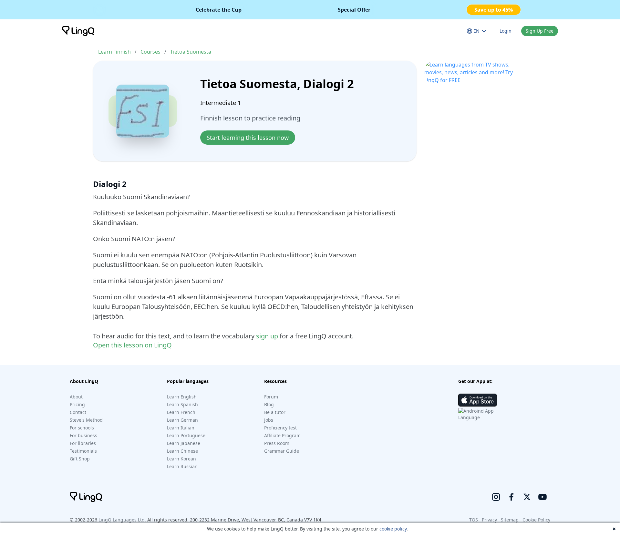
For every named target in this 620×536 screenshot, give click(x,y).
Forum (271, 397)
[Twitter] (527, 497)
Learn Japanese (183, 443)
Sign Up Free (539, 31)
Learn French (181, 412)
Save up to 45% (493, 9)
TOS (473, 520)
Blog (269, 404)
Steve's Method (86, 420)
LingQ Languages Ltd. (122, 520)
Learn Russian (182, 466)
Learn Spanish (182, 404)
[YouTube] (542, 497)
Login (506, 31)
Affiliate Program (282, 435)
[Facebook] (511, 497)
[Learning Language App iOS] (477, 400)
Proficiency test (280, 428)
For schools (82, 428)
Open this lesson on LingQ (132, 345)
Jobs (268, 420)
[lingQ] (78, 31)
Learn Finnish (114, 51)
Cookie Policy (536, 520)
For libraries (83, 443)
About (76, 397)
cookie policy (393, 529)
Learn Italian (180, 428)
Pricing (77, 404)
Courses (150, 51)
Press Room (276, 443)
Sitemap (510, 520)
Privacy (489, 520)
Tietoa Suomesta (190, 51)
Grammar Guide (281, 451)
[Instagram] (496, 497)
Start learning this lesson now (248, 137)
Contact (78, 412)
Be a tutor (274, 412)
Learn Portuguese (186, 435)
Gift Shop (80, 459)
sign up (267, 336)
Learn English (182, 397)
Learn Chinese (182, 451)
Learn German (182, 420)
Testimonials (83, 451)
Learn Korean (181, 459)
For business (83, 435)
